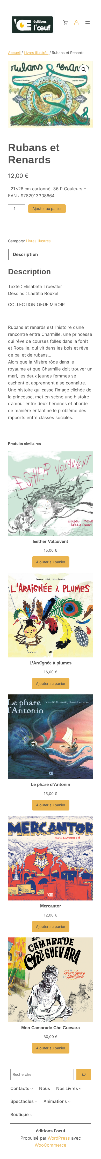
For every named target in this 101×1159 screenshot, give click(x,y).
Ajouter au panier (47, 208)
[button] (84, 69)
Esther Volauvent (50, 541)
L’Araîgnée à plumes (50, 663)
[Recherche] (83, 1074)
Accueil (14, 52)
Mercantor (50, 906)
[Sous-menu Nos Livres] (80, 1088)
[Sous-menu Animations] (69, 1101)
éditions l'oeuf (50, 1130)
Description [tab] (25, 254)
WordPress (59, 1138)
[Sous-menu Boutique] (31, 1114)
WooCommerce (50, 1145)
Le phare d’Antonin (50, 784)
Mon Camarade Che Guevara (50, 1027)
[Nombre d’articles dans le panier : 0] (65, 22)
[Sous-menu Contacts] (31, 1088)
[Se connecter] (76, 22)
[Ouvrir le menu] (87, 22)
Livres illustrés (36, 52)
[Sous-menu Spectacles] (36, 1101)
